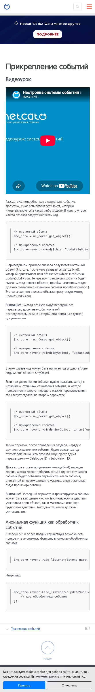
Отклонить (69, 685)
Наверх (48, 658)
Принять (24, 685)
